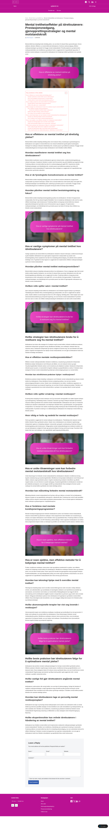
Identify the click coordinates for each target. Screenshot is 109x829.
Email (48, 751)
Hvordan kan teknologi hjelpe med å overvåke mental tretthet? (41, 121)
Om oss (59, 10)
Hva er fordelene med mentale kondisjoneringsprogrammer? (40, 118)
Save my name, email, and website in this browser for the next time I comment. (50, 778)
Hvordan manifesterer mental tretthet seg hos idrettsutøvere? (41, 96)
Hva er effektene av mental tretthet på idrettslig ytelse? (39, 95)
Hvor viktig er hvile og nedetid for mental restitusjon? (39, 113)
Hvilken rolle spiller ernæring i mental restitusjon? (38, 111)
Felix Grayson (30, 37)
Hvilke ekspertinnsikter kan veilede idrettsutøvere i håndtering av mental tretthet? (45, 130)
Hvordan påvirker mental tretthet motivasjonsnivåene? (39, 103)
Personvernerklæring (46, 809)
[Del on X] (89, 2)
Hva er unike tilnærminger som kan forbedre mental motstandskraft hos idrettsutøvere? (46, 115)
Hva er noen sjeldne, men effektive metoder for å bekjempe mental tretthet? (44, 120)
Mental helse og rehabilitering (36, 18)
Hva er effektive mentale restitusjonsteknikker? (38, 108)
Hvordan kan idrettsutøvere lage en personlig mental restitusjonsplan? (43, 128)
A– (17, 2)
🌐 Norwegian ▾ (103, 826)
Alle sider (43, 803)
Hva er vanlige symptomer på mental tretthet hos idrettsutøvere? (41, 101)
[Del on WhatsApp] (96, 2)
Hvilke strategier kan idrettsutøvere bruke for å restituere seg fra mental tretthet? (45, 106)
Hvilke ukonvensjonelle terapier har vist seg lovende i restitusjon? (42, 123)
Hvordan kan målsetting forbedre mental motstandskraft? (40, 116)
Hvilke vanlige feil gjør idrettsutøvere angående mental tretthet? (41, 126)
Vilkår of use (44, 811)
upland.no (54, 6)
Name (30, 751)
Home (26, 18)
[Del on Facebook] (86, 2)
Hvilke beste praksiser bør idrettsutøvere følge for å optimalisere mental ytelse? (44, 125)
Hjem (15, 6)
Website (66, 751)
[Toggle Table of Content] (65, 93)
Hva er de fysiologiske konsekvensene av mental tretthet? (40, 98)
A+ (14, 2)
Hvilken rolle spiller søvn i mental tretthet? (37, 105)
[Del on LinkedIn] (93, 2)
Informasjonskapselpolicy (47, 806)
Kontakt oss (51, 10)
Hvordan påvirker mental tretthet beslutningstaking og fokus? (41, 100)
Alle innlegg (92, 6)
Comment (31, 758)
